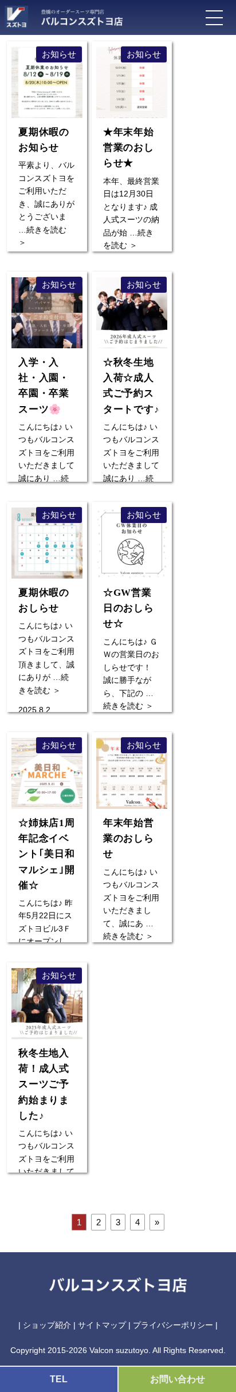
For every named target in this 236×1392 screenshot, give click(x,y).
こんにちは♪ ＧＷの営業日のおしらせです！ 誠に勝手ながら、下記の (131, 642)
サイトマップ (102, 1325)
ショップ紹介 (47, 1325)
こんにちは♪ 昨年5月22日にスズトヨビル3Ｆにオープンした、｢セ (46, 888)
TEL (59, 1379)
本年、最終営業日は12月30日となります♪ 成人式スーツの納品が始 (131, 182)
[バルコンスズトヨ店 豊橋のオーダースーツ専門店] (76, 15)
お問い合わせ (177, 1379)
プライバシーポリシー (173, 1325)
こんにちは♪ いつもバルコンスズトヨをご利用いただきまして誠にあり (46, 420)
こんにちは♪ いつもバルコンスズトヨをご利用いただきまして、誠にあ (131, 872)
